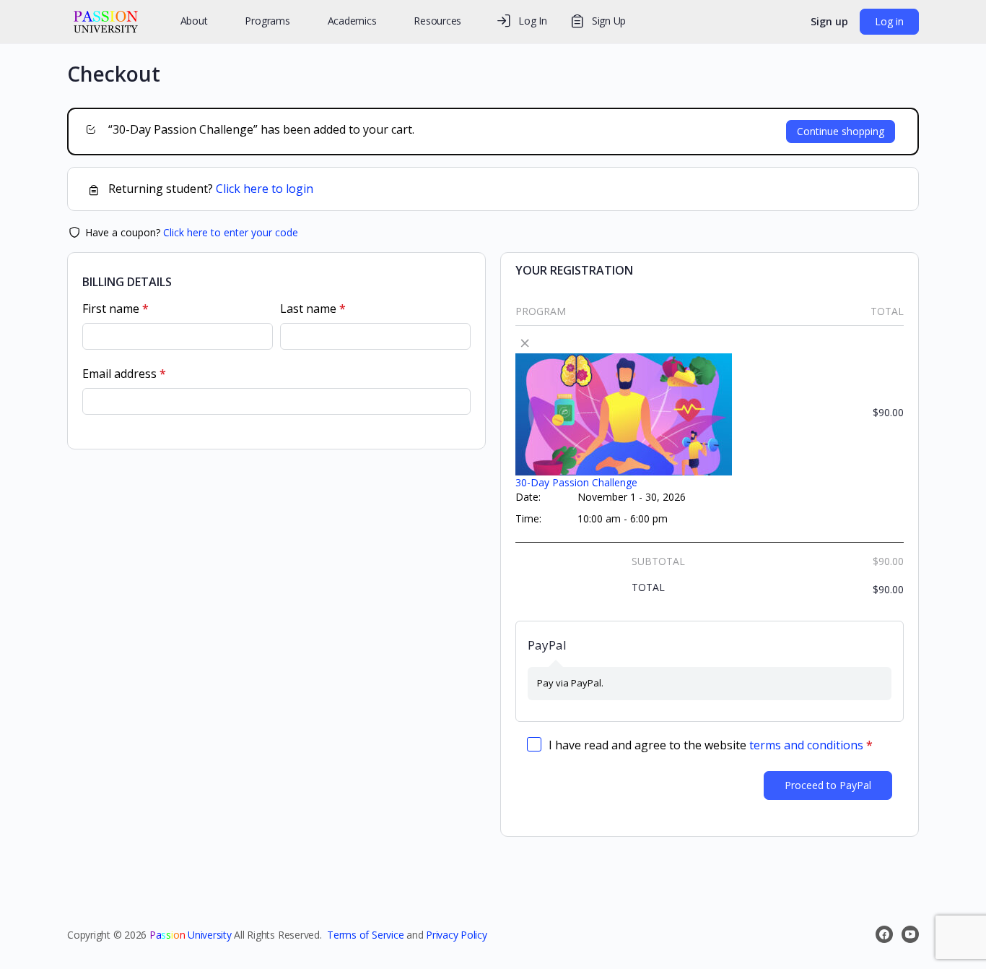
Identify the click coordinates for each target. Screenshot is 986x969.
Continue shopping (840, 131)
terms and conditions (806, 745)
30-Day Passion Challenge (576, 482)
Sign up (829, 21)
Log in (889, 21)
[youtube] (910, 934)
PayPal (547, 645)
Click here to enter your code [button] (230, 232)
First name (115, 309)
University (190, 935)
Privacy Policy (456, 935)
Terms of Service (365, 935)
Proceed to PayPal (828, 785)
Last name (313, 309)
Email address (124, 374)
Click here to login (264, 189)
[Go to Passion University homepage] (105, 19)
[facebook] (884, 934)
